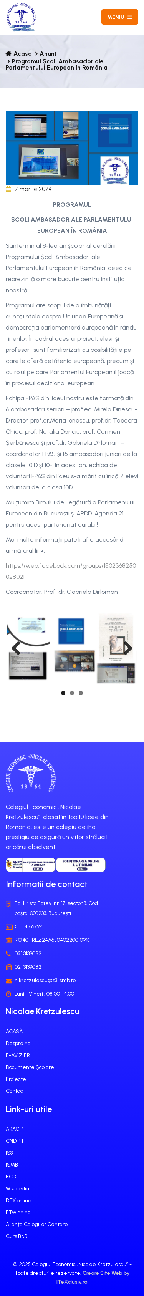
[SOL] (81, 865)
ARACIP (14, 1129)
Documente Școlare (30, 1067)
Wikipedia (17, 1188)
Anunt (48, 53)
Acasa (22, 53)
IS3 (9, 1153)
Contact (15, 1091)
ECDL (12, 1176)
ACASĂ (14, 1031)
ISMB (12, 1165)
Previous (18, 648)
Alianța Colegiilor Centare (37, 1224)
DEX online (18, 1200)
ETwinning (18, 1212)
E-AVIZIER (18, 1055)
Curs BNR (17, 1236)
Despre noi (18, 1043)
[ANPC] (31, 865)
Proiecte (16, 1079)
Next (125, 648)
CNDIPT (15, 1141)
